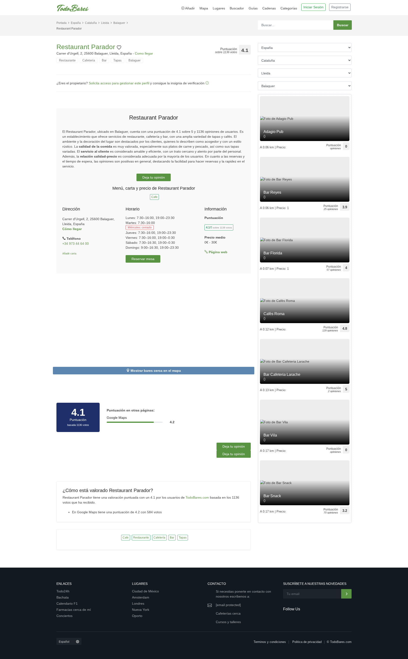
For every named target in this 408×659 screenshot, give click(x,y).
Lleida (105, 23)
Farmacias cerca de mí (73, 610)
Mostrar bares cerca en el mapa (156, 370)
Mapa (204, 8)
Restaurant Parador (86, 47)
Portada (61, 23)
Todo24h (62, 591)
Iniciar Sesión (313, 7)
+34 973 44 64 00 (75, 243)
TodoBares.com (197, 497)
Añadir (189, 8)
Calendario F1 (67, 603)
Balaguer (119, 23)
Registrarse (339, 7)
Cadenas (269, 8)
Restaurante (67, 60)
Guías (253, 8)
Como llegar (144, 53)
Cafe (154, 197)
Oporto (137, 616)
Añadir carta (69, 253)
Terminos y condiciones (270, 642)
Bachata (62, 597)
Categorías (288, 8)
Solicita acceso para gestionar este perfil (119, 83)
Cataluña (91, 23)
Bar (104, 60)
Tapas (117, 60)
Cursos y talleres (228, 622)
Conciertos (64, 616)
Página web (217, 252)
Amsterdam (140, 597)
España (76, 23)
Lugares (219, 8)
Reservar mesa (143, 259)
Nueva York (140, 610)
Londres (138, 603)
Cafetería (88, 60)
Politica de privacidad (307, 642)
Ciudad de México (145, 591)
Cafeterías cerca (228, 613)
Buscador (237, 8)
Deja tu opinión (153, 177)
